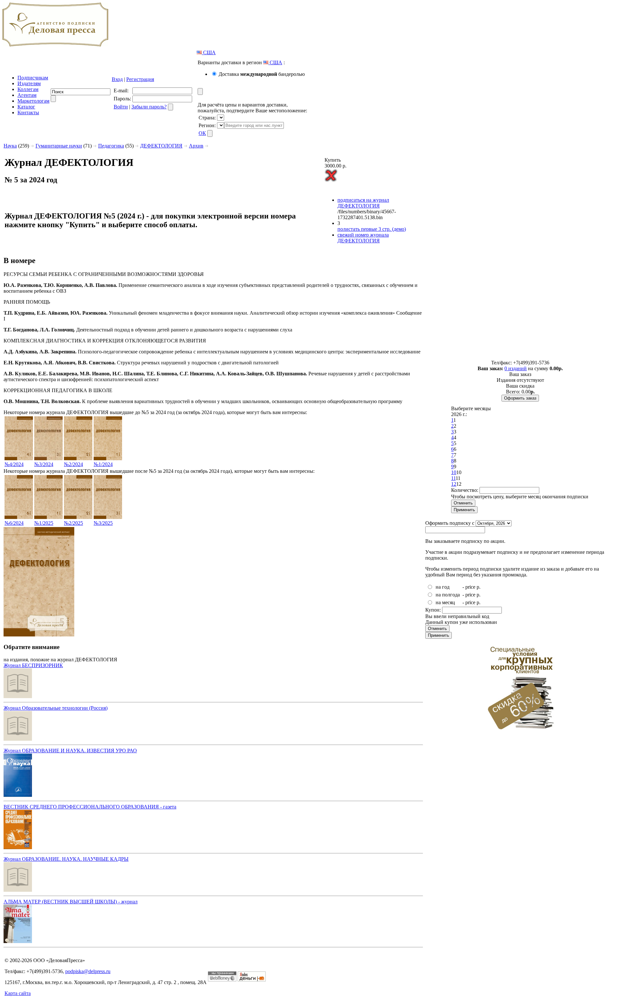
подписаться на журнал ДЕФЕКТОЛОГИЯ (363, 202)
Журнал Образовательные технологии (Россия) (56, 708)
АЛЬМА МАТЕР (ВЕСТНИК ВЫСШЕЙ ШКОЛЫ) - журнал (71, 901)
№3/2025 (103, 523)
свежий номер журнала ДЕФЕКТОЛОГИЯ (363, 237)
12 (453, 484)
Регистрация (140, 79)
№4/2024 (14, 464)
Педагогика (111, 145)
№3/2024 (43, 464)
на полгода (448, 594)
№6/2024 (14, 523)
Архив (196, 145)
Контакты (28, 112)
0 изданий (515, 368)
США (209, 52)
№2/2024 (73, 464)
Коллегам (27, 89)
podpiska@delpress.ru (87, 971)
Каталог (26, 106)
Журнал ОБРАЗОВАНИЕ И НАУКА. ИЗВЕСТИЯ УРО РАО (70, 750)
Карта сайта (18, 993)
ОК (202, 133)
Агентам (26, 95)
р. (478, 587)
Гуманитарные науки (59, 145)
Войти (121, 106)
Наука (10, 145)
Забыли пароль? (149, 106)
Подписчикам (32, 77)
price (470, 587)
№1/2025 (43, 523)
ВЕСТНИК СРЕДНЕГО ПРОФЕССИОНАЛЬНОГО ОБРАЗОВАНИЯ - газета (90, 806)
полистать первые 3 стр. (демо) (371, 229)
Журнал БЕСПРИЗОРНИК (33, 665)
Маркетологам (33, 101)
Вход (117, 79)
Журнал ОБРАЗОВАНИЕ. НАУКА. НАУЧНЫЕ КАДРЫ (66, 859)
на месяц (445, 602)
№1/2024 (103, 464)
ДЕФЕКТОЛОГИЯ (161, 145)
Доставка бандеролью (262, 74)
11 (453, 478)
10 (453, 472)
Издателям (29, 83)
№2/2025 (73, 523)
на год (443, 587)
